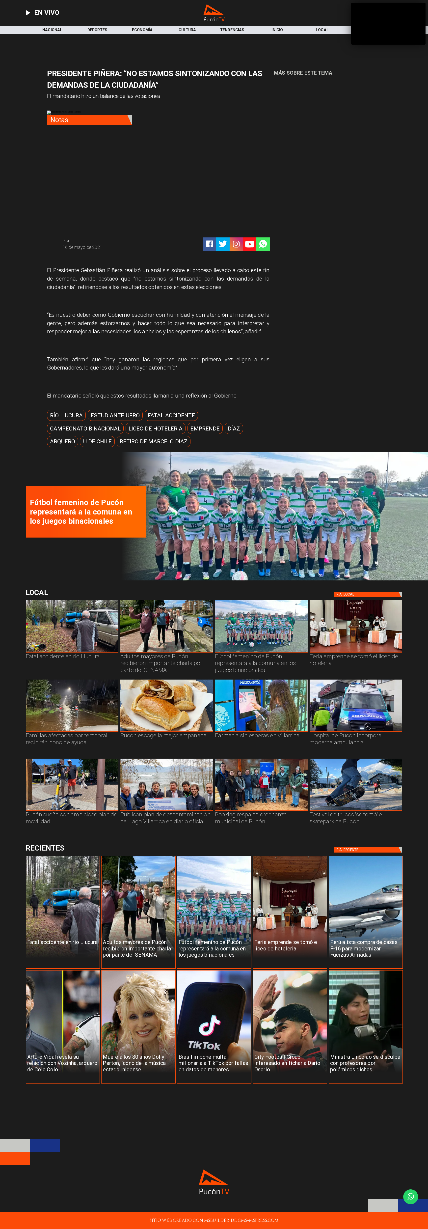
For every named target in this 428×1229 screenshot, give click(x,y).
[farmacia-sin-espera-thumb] (261, 731)
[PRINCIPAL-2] (261, 652)
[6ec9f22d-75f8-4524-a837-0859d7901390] (166, 731)
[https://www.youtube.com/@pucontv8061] (249, 244)
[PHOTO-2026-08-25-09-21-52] (272, 579)
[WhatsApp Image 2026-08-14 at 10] (72, 810)
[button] (66, 415)
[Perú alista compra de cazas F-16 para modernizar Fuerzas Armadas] (366, 968)
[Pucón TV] (108, 240)
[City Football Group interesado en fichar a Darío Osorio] (290, 1083)
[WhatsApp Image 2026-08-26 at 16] (72, 652)
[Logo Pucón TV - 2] (214, 20)
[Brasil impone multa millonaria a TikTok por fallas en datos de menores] (214, 1083)
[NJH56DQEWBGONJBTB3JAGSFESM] (72, 731)
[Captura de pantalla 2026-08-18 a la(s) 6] (356, 731)
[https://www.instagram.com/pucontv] (236, 244)
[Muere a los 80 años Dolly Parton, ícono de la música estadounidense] (138, 1083)
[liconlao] (366, 1083)
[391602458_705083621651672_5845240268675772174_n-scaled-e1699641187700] (166, 652)
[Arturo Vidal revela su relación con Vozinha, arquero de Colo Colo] (63, 1083)
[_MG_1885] (166, 810)
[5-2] (356, 810)
